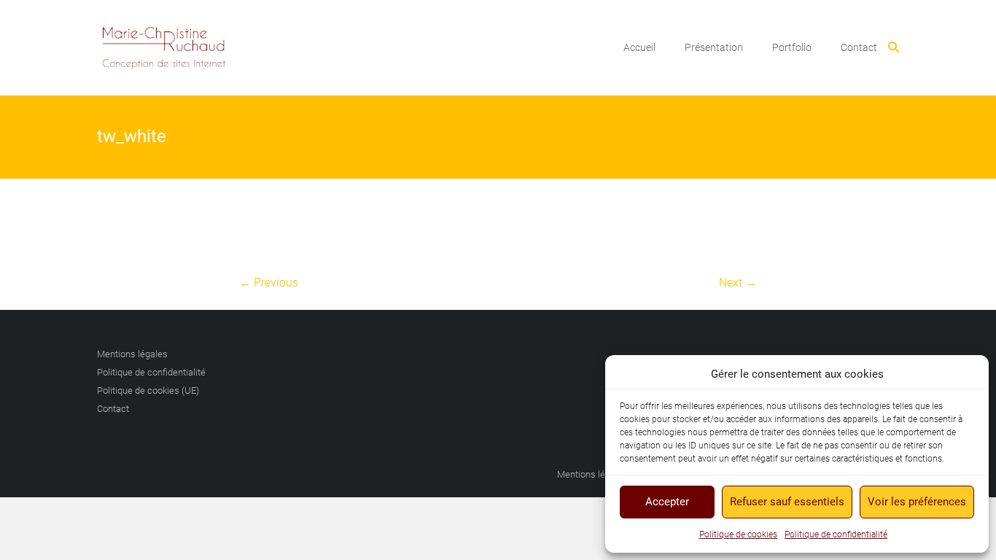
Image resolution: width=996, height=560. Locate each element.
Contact (859, 47)
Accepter (667, 501)
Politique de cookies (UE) (148, 390)
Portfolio (792, 47)
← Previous (268, 282)
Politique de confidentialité (836, 534)
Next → (738, 282)
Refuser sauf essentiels (787, 501)
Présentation (714, 47)
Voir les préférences (917, 501)
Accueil (639, 47)
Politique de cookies (738, 534)
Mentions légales (132, 354)
